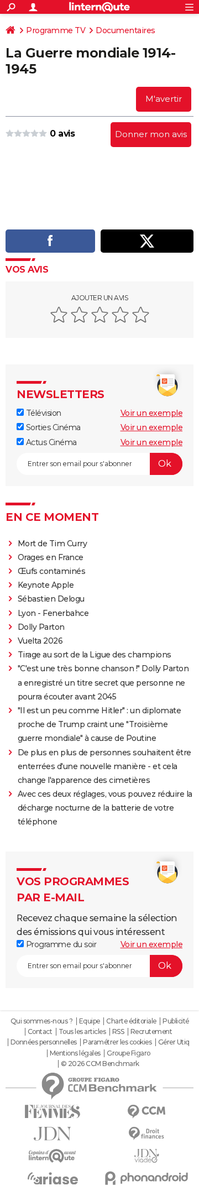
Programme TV (55, 30)
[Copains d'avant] (53, 1156)
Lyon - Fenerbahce (53, 613)
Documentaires (125, 30)
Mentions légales (75, 1053)
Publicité (176, 1021)
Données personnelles (44, 1042)
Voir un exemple (152, 413)
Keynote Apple (46, 585)
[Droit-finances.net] (146, 1134)
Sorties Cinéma (52, 427)
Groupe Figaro (128, 1053)
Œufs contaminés (52, 571)
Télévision (42, 413)
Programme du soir (60, 944)
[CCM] (146, 1112)
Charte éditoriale (131, 1021)
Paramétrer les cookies (117, 1042)
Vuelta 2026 (40, 641)
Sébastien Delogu (51, 599)
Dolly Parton (41, 627)
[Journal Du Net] (53, 1134)
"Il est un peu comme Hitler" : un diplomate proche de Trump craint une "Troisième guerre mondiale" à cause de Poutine (99, 724)
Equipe (89, 1021)
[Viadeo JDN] (146, 1156)
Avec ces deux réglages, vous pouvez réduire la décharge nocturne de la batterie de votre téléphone (105, 808)
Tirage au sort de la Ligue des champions (94, 655)
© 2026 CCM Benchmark (100, 1064)
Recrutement (151, 1032)
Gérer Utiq (174, 1042)
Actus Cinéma (50, 442)
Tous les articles (82, 1032)
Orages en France (50, 557)
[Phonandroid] (146, 1178)
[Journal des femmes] (53, 1112)
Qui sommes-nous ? (42, 1021)
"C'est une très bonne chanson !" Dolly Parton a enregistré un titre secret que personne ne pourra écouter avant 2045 (103, 682)
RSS (118, 1032)
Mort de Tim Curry (52, 544)
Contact (40, 1032)
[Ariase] (53, 1178)
